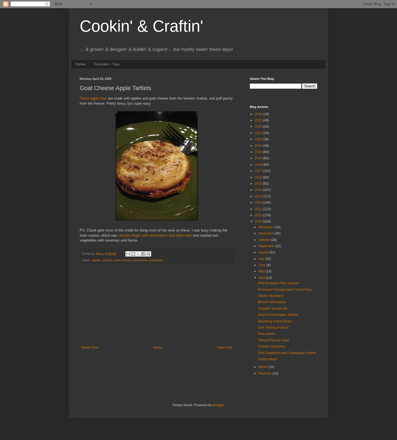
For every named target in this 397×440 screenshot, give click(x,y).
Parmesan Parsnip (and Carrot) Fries (285, 290)
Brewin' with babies (272, 302)
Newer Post (89, 347)
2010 (259, 215)
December (266, 227)
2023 (259, 133)
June (262, 265)
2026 (259, 114)
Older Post (224, 347)
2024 (259, 126)
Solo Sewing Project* (273, 327)
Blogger (218, 405)
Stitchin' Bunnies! (270, 296)
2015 (259, 184)
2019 (259, 158)
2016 (259, 177)
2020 (259, 152)
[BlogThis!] (133, 254)
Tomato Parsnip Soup (274, 340)
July (261, 259)
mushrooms (140, 260)
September (266, 246)
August (264, 252)
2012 (259, 202)
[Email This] (128, 254)
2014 (259, 190)
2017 (259, 171)
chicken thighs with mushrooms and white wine (155, 235)
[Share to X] (138, 254)
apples (96, 260)
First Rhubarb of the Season (278, 283)
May (261, 271)
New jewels (266, 334)
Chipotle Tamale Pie (273, 308)
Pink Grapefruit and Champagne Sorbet (287, 353)
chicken (107, 260)
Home (80, 64)
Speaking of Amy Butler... (276, 321)
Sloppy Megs (267, 359)
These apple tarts (93, 98)
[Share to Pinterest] (148, 254)
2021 (259, 146)
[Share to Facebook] (143, 254)
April (262, 278)
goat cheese (122, 260)
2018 (259, 165)
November (266, 233)
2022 (259, 139)
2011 (259, 209)
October (264, 240)
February (265, 373)
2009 (259, 221)
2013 (259, 196)
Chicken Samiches (271, 346)
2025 (259, 120)
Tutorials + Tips (106, 64)
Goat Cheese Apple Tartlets (278, 315)
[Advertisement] (156, 305)
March (263, 367)
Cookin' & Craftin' (141, 26)
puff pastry (156, 260)
